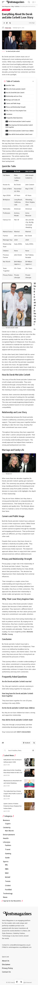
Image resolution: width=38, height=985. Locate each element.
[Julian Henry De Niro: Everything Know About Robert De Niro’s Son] (29, 773)
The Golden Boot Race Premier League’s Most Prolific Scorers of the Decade (13, 793)
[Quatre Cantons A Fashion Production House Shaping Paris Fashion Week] (29, 806)
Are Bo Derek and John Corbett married (19, 121)
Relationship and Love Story (14, 96)
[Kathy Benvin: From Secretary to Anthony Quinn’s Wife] (29, 762)
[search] (28, 2)
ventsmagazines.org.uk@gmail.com (19, 947)
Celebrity (6, 10)
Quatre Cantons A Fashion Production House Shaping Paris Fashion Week (13, 806)
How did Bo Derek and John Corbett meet (20, 134)
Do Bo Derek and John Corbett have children (21, 131)
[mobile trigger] (3, 2)
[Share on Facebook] (6, 23)
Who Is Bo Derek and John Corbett (15, 89)
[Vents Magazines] (15, 2)
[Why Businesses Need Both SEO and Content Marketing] (29, 783)
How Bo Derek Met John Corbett (15, 92)
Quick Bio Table (10, 85)
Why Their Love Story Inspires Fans (16, 110)
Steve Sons (8, 28)
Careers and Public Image (13, 103)
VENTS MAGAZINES (24, 732)
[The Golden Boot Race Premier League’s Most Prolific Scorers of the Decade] (29, 794)
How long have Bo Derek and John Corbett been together (19, 126)
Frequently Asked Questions (14, 118)
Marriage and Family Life (13, 100)
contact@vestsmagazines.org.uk (19, 945)
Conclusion (9, 114)
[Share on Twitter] (10, 23)
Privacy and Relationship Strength (16, 107)
